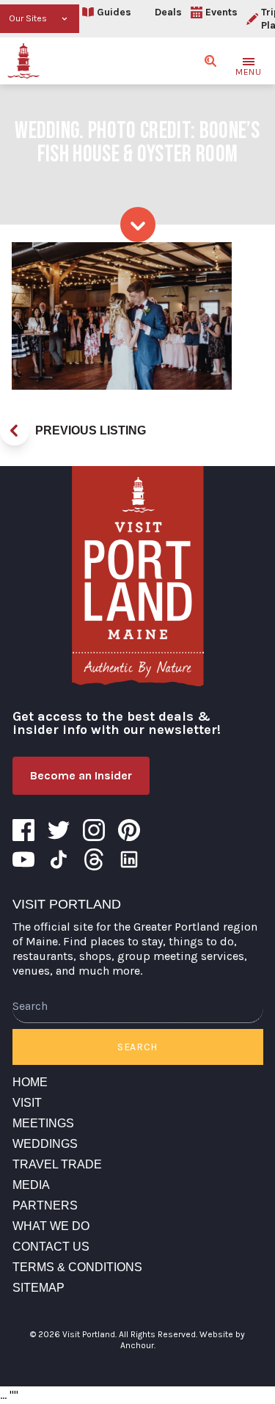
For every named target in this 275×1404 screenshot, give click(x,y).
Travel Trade (57, 1164)
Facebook (23, 830)
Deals (168, 12)
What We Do (50, 1226)
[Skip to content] (137, 224)
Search (137, 1047)
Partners (45, 1205)
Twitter (58, 830)
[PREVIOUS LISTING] (14, 430)
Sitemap (38, 1287)
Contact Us (50, 1246)
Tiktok (58, 859)
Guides (114, 12)
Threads (94, 859)
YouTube (23, 859)
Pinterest (129, 830)
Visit (27, 1102)
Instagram (94, 830)
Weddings (45, 1144)
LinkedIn (129, 859)
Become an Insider (81, 775)
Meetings (43, 1123)
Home (30, 1082)
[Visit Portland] (23, 60)
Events (221, 12)
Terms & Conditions (77, 1267)
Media (31, 1185)
